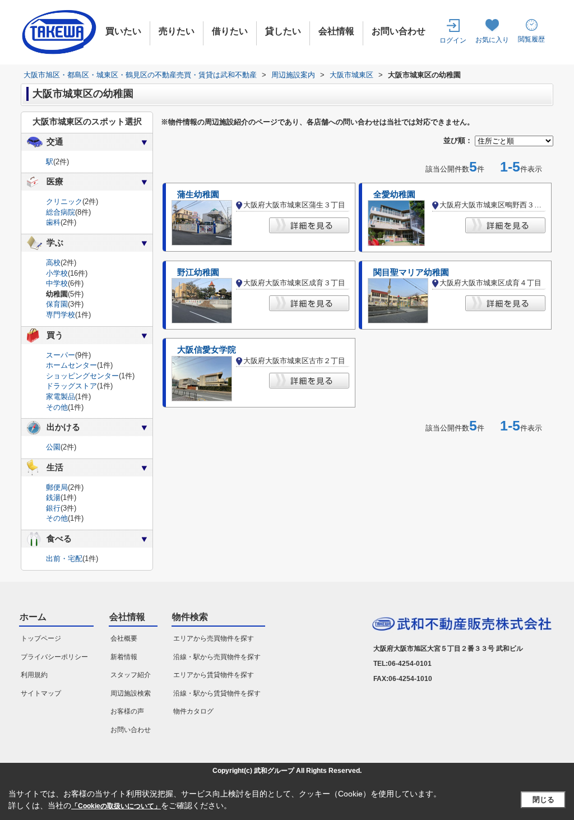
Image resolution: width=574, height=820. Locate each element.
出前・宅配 (64, 558)
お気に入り (492, 40)
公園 (53, 447)
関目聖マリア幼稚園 (411, 272)
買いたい (123, 31)
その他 (57, 407)
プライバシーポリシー (54, 657)
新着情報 (123, 657)
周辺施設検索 (130, 693)
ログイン (452, 40)
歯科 (53, 222)
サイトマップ (41, 693)
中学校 (57, 283)
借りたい (230, 31)
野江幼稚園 (198, 272)
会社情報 (336, 31)
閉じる (543, 799)
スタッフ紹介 (130, 675)
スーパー (60, 355)
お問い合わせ (398, 31)
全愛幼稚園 (394, 194)
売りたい (177, 31)
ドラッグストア (71, 386)
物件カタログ (193, 711)
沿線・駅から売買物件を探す (217, 657)
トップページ (41, 638)
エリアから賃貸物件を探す (213, 675)
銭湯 (53, 497)
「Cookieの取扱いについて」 (116, 806)
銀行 (53, 508)
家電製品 (60, 396)
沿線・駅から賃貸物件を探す (217, 693)
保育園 (57, 304)
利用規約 (34, 675)
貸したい (283, 31)
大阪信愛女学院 (206, 349)
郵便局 (57, 487)
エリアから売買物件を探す (213, 638)
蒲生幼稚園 (198, 194)
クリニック (64, 201)
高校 (53, 262)
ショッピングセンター (82, 376)
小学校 (57, 273)
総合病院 (60, 212)
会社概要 (123, 638)
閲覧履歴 (531, 39)
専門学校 (60, 315)
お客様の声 (127, 711)
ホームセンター (71, 365)
